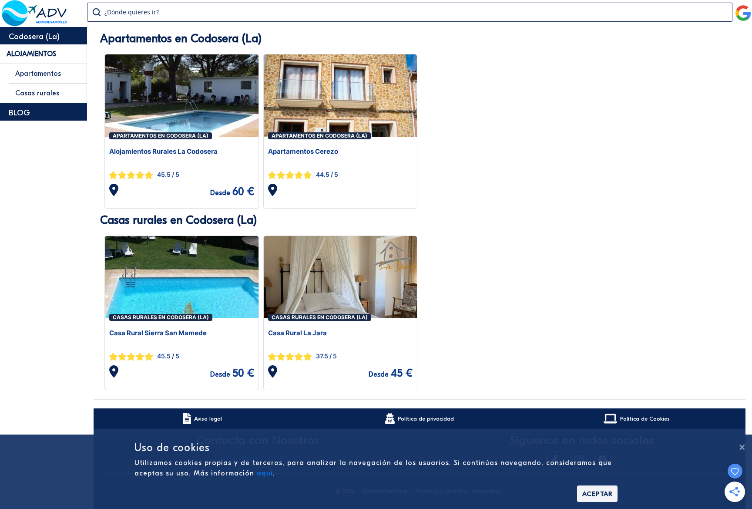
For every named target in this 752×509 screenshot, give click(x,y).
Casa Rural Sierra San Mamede (158, 333)
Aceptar (597, 494)
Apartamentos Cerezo (303, 151)
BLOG (19, 113)
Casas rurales (37, 93)
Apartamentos (38, 74)
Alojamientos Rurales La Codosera (163, 151)
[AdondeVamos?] (34, 23)
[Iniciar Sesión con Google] (743, 9)
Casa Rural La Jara (297, 333)
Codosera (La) (34, 36)
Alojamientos (31, 54)
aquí (265, 473)
